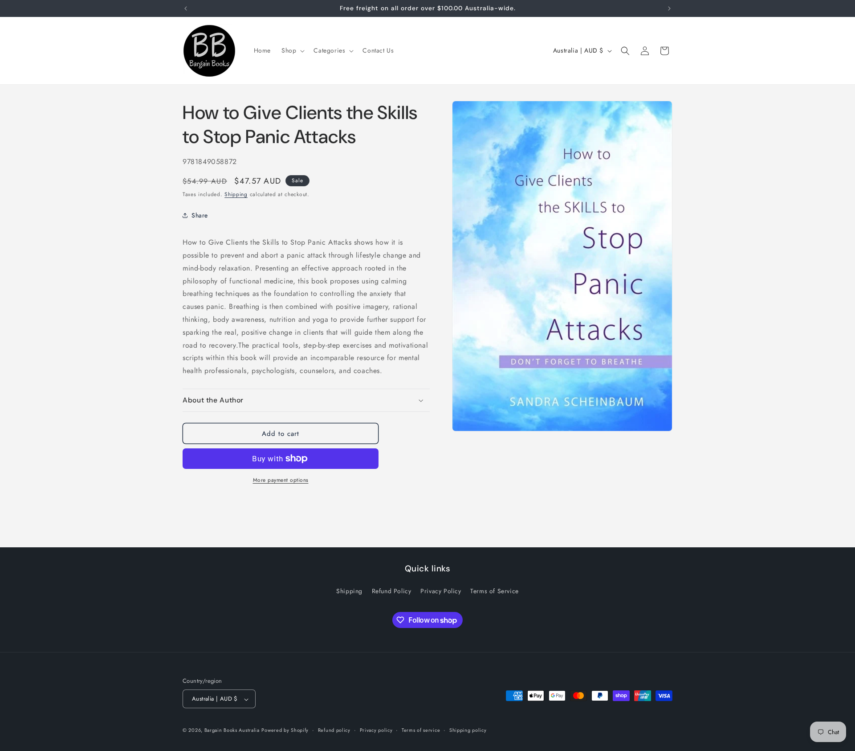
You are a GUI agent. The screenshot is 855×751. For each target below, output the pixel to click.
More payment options (281, 480)
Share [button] (199, 215)
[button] (292, 50)
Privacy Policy (440, 590)
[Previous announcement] (185, 8)
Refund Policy (391, 590)
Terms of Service (494, 590)
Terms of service (421, 730)
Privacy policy (376, 730)
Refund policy (334, 730)
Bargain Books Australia (232, 730)
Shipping (236, 194)
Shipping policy (468, 730)
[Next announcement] (669, 8)
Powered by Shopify (285, 730)
